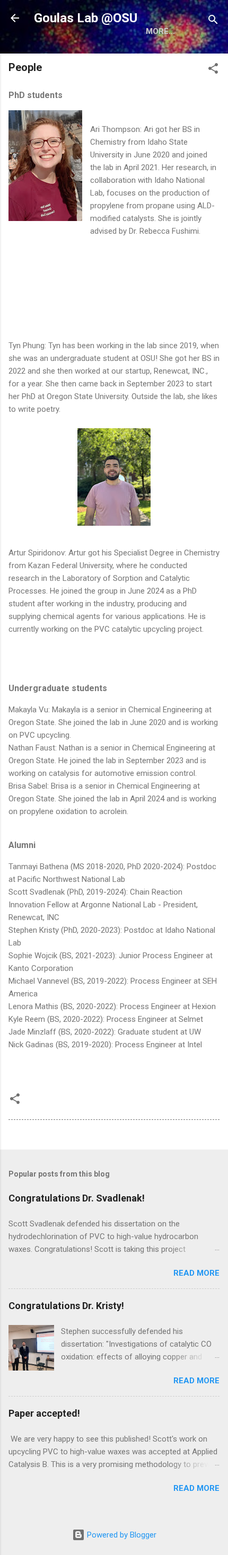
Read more (196, 1273)
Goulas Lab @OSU (85, 18)
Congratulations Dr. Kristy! (66, 1305)
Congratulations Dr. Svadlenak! (76, 1198)
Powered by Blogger (120, 1535)
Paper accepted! (44, 1413)
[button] (213, 70)
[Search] (213, 21)
